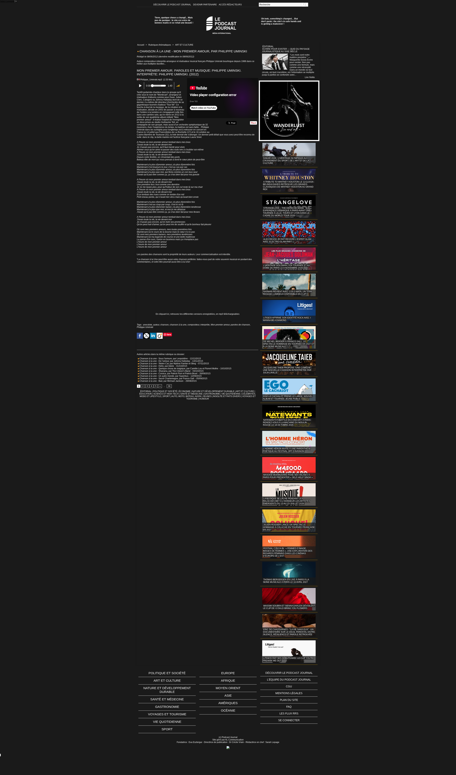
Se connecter (289, 720)
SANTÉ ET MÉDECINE (191, 394)
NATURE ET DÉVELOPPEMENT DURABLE (213, 391)
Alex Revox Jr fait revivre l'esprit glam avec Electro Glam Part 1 (287, 240)
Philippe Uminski (145, 327)
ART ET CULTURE (184, 45)
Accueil (140, 45)
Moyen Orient (228, 688)
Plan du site (289, 699)
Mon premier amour (220, 324)
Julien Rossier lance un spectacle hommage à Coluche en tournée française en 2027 (289, 527)
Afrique (228, 680)
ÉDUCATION (145, 394)
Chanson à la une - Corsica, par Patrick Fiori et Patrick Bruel (168, 373)
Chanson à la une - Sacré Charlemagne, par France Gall (167, 378)
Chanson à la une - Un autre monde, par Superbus (164, 376)
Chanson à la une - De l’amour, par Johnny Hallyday (164, 361)
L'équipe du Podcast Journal (289, 679)
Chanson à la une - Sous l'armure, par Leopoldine (163, 358)
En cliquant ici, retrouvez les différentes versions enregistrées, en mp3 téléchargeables (197, 314)
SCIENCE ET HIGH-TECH (166, 394)
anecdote (147, 324)
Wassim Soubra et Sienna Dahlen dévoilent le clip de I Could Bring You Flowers (289, 607)
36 (169, 386)
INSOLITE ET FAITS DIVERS (227, 396)
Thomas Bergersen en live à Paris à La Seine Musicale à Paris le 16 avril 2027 (286, 580)
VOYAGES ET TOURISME (167, 714)
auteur (156, 324)
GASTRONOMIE (212, 394)
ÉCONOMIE (184, 391)
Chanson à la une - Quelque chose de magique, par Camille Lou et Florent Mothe (178, 368)
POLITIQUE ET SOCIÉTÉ (165, 391)
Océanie (228, 710)
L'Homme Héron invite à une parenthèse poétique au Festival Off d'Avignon (287, 449)
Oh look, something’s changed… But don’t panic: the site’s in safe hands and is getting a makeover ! (281, 21)
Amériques (228, 703)
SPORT (166, 396)
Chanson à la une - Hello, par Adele (156, 366)
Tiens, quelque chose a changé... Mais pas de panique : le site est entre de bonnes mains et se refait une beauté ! (174, 20)
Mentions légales (288, 693)
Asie (228, 695)
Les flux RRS (288, 713)
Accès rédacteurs (230, 4)
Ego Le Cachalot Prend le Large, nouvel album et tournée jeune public (288, 397)
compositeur (193, 324)
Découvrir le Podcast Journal (172, 4)
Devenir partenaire (205, 4)
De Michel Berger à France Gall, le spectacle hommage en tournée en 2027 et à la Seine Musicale (288, 344)
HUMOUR (204, 399)
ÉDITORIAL (145, 391)
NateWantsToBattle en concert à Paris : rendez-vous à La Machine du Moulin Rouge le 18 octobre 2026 (287, 422)
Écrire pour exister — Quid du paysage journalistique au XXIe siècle (286, 50)
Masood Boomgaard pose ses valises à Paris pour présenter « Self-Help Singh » (288, 476)
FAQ (289, 706)
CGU (289, 686)
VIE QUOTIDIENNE (231, 394)
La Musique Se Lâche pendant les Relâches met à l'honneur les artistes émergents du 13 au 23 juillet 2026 (286, 501)
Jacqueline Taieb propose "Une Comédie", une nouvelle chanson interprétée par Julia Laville (287, 370)
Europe (228, 673)
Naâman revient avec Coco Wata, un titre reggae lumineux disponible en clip (287, 292)
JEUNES (207, 396)
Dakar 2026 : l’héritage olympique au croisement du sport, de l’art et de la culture (286, 160)
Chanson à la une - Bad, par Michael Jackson (161, 381)
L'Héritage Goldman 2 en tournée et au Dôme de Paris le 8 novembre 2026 (286, 266)
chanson (164, 324)
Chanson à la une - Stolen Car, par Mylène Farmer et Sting (167, 363)
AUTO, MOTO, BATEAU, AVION (186, 396)
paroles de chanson (240, 324)
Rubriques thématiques (159, 45)
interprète (205, 324)
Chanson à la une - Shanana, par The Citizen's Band (165, 371)
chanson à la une (178, 324)
